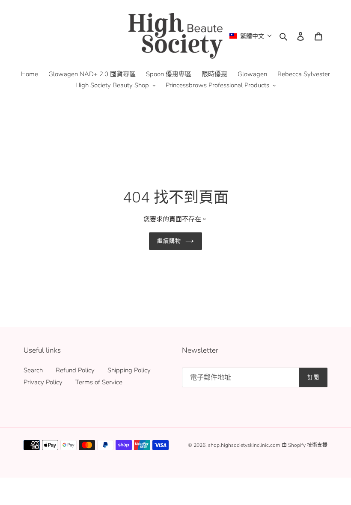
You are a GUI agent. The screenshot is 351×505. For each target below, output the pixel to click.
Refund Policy (75, 370)
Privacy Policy (43, 382)
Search (33, 370)
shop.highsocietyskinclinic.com (244, 445)
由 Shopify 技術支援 (304, 445)
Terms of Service (98, 382)
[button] (251, 36)
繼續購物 (169, 241)
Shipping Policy (129, 370)
